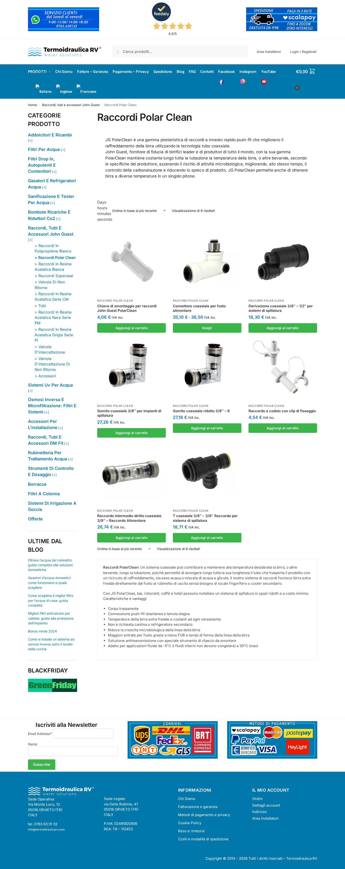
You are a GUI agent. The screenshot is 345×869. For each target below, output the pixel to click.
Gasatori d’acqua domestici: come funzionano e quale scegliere (49, 582)
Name (32, 744)
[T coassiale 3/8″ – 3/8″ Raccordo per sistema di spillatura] (207, 472)
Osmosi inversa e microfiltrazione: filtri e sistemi (52, 405)
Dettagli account (266, 805)
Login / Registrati (303, 52)
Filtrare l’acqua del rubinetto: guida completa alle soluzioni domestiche (50, 565)
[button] (306, 79)
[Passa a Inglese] (64, 91)
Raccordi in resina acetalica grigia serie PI (54, 335)
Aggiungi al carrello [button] (131, 328)
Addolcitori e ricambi (50, 134)
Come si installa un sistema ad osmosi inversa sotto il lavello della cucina (51, 644)
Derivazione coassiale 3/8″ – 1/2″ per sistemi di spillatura (280, 308)
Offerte (35, 518)
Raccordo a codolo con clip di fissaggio (282, 411)
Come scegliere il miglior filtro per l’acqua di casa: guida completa (50, 600)
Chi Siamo (186, 798)
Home (32, 105)
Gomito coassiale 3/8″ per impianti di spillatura (129, 413)
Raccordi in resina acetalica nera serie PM (53, 317)
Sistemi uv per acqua (50, 385)
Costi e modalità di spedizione (203, 839)
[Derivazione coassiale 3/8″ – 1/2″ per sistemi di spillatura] (282, 262)
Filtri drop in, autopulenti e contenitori (42, 165)
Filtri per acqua (44, 149)
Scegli (207, 328)
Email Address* (40, 734)
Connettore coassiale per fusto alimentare (199, 308)
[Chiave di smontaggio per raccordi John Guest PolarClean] (131, 262)
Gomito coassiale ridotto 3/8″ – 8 (201, 411)
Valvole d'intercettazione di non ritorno (52, 364)
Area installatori (269, 52)
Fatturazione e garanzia (197, 806)
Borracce (37, 484)
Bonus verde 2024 (42, 631)
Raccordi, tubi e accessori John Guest (71, 105)
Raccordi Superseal (55, 275)
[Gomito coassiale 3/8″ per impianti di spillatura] (131, 367)
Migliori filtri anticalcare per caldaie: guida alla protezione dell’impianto (51, 618)
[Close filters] (78, 114)
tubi (42, 305)
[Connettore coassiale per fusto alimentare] (207, 262)
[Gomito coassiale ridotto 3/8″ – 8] (207, 367)
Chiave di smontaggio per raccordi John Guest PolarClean (126, 308)
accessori (47, 376)
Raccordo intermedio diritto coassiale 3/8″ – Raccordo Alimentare (129, 518)
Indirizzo (259, 811)
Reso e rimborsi (191, 831)
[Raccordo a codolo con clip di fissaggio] (282, 367)
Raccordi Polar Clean (115, 300)
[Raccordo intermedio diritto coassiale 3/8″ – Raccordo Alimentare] (131, 472)
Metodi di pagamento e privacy (204, 815)
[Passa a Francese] (86, 91)
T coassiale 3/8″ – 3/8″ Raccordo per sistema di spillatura (205, 518)
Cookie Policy (189, 823)
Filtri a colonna (44, 493)
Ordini (257, 798)
